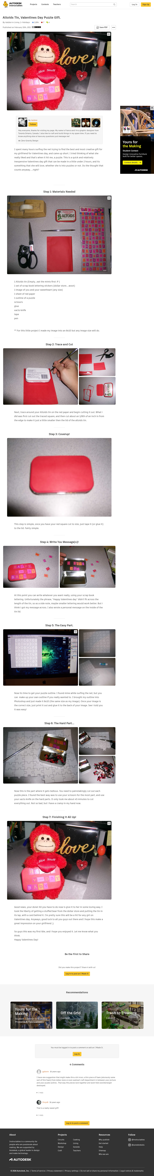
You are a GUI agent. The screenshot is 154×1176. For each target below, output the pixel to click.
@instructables (138, 1139)
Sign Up (146, 4)
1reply (40, 1092)
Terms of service (38, 1171)
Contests (45, 4)
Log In (134, 4)
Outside (76, 1147)
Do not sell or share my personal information (99, 1171)
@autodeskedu (138, 1145)
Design (61, 1147)
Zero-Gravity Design (29, 140)
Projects (33, 4)
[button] (113, 27)
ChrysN (45, 1102)
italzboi (8, 22)
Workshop (62, 1143)
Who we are (104, 1154)
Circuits (61, 1139)
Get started (103, 1143)
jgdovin (45, 1072)
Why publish (104, 1139)
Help (101, 1147)
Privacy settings (72, 1171)
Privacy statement (55, 1171)
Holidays (26, 22)
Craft (60, 1150)
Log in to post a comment (77, 1123)
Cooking (76, 1139)
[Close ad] (152, 108)
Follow (33, 124)
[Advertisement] (137, 140)
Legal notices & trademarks (132, 1171)
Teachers (57, 4)
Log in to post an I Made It (77, 973)
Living (17, 22)
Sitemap (102, 1150)
